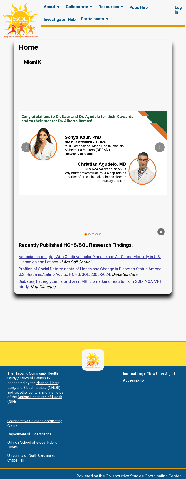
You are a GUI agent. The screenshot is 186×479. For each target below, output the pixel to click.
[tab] (85, 234)
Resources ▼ (111, 6)
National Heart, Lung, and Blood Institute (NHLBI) (33, 385)
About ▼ (52, 6)
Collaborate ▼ (79, 6)
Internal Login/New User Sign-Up (151, 374)
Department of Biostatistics (29, 434)
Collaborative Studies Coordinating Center (143, 476)
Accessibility (134, 380)
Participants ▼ (95, 18)
